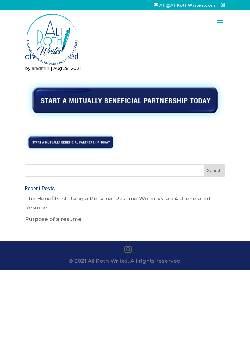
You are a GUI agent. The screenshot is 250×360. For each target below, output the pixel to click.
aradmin (40, 68)
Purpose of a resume (53, 219)
